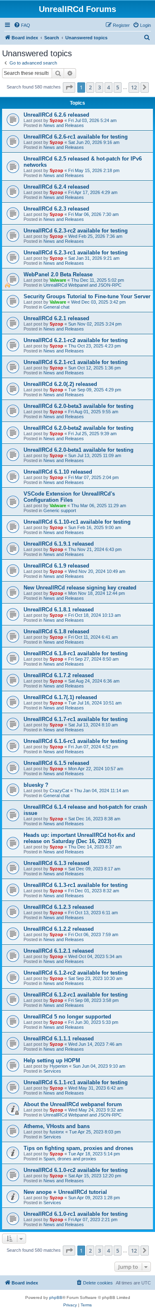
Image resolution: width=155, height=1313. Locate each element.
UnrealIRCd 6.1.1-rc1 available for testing (76, 1082)
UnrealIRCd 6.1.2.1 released (59, 951)
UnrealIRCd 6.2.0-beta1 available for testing (79, 450)
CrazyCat (59, 790)
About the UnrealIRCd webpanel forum (73, 1104)
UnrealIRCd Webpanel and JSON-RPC (82, 285)
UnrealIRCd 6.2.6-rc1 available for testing (76, 137)
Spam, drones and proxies (69, 1158)
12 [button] (134, 87)
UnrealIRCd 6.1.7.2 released (59, 675)
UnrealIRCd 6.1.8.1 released (59, 609)
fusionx (57, 1131)
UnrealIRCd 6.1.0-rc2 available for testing (76, 1170)
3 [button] (99, 87)
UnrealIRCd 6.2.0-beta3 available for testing (79, 406)
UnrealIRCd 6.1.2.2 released (59, 929)
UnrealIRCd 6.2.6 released (56, 115)
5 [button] (117, 87)
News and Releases (63, 125)
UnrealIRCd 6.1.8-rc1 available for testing (76, 653)
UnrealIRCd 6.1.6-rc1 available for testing (76, 741)
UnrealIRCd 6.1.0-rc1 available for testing (76, 1214)
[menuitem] (22, 25)
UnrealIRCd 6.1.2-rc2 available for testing (76, 973)
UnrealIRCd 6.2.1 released (56, 318)
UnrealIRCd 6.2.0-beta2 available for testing (79, 428)
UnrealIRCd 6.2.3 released (56, 209)
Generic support (59, 510)
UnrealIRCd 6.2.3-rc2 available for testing (76, 231)
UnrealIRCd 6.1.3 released (56, 863)
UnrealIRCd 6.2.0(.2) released (60, 384)
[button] (69, 87)
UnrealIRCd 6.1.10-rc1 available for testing (77, 522)
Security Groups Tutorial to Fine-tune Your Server (87, 296)
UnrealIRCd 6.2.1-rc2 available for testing (76, 340)
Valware (58, 280)
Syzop (56, 120)
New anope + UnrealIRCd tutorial (65, 1192)
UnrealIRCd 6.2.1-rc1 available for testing (76, 362)
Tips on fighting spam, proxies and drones (78, 1148)
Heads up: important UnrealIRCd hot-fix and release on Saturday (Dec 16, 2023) (79, 838)
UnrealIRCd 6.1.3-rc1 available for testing (76, 885)
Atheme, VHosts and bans (57, 1126)
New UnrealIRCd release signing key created (80, 588)
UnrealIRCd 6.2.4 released (56, 187)
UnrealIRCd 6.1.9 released (56, 566)
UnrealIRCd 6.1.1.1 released (59, 1038)
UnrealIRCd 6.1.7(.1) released (60, 697)
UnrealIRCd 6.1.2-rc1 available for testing (76, 995)
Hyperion (59, 1066)
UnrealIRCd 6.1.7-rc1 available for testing (76, 719)
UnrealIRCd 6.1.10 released (58, 472)
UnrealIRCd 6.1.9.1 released (59, 544)
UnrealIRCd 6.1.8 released (56, 631)
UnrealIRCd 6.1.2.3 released (59, 907)
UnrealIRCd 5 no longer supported (67, 1017)
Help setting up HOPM (52, 1060)
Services (52, 1071)
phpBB (55, 1297)
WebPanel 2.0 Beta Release (58, 274)
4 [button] (108, 87)
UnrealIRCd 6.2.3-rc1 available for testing (76, 252)
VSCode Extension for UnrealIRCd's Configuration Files (69, 497)
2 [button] (90, 87)
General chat (56, 306)
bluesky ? (36, 785)
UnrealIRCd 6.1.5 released (56, 763)
